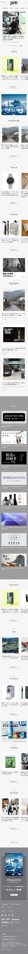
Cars (6, 386)
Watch (11, 8)
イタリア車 (10, 386)
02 (8, 45)
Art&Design (5, 8)
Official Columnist (16, 904)
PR (3, 317)
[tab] (2, 2)
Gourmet (22, 8)
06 (17, 45)
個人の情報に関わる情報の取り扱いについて (10, 936)
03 (10, 45)
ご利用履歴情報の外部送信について (8, 939)
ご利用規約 (3, 934)
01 (6, 45)
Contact (9, 907)
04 (12, 45)
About (3, 907)
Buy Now (13, 894)
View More (13, 87)
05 (15, 45)
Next (21, 45)
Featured (14, 317)
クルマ (15, 386)
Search (10, 911)
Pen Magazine (5, 904)
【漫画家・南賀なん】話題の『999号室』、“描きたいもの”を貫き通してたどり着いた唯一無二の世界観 (14, 38)
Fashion (16, 8)
